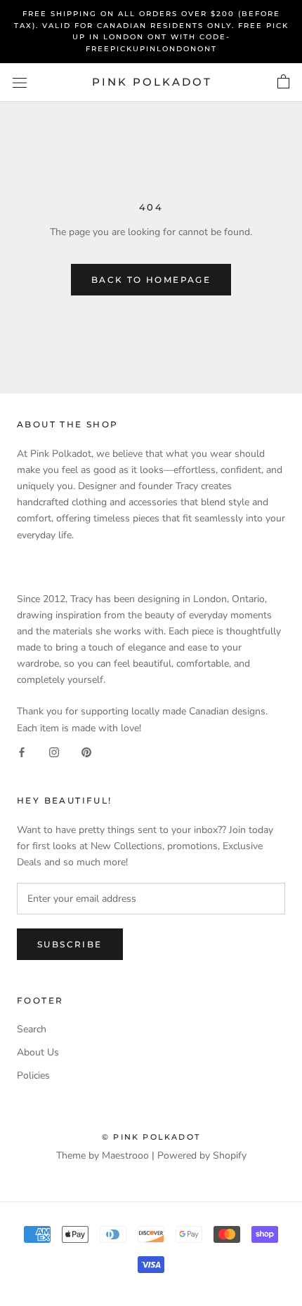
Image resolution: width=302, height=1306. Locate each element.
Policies (33, 1075)
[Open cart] (283, 82)
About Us (38, 1052)
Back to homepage (151, 279)
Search (31, 1029)
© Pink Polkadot (151, 1137)
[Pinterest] (86, 752)
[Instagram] (54, 752)
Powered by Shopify (202, 1155)
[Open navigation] (20, 82)
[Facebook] (22, 752)
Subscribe (70, 944)
